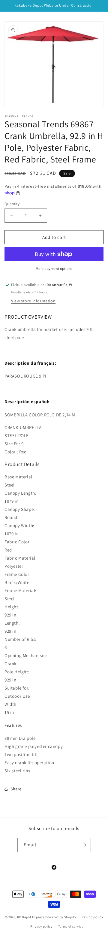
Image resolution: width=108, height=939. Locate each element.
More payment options (54, 268)
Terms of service (70, 926)
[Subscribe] (84, 845)
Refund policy (92, 917)
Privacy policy (41, 926)
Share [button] (16, 789)
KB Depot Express (30, 917)
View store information (33, 301)
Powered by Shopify (60, 917)
